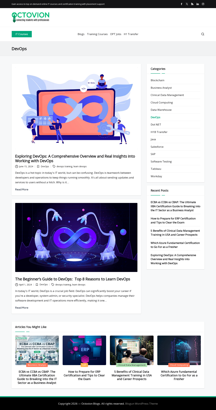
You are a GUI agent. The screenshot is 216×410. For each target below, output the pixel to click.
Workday (156, 176)
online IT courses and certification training (61, 4)
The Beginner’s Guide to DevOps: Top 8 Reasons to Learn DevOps (72, 278)
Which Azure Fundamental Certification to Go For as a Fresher (175, 245)
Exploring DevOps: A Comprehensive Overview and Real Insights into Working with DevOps (75, 158)
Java (153, 139)
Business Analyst (161, 87)
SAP (153, 154)
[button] (22, 34)
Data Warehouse (161, 110)
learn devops (80, 166)
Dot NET (156, 124)
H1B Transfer (159, 132)
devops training (64, 166)
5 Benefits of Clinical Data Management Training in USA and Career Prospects (175, 233)
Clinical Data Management (167, 95)
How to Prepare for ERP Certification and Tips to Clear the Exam (173, 220)
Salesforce (157, 147)
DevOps (45, 166)
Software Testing (161, 161)
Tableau (156, 169)
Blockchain (157, 80)
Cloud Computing (162, 102)
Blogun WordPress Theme (141, 403)
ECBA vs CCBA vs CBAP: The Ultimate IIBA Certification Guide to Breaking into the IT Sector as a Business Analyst (175, 206)
